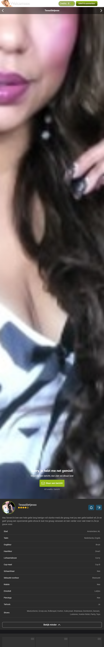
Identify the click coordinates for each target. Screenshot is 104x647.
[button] (91, 507)
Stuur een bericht (54, 483)
